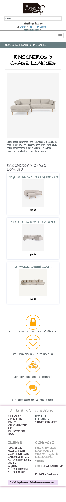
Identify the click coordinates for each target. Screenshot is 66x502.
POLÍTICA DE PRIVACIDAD (18, 469)
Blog (10, 428)
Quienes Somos (14, 416)
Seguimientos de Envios (18, 454)
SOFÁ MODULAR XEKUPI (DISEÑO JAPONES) (33, 269)
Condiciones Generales (18, 457)
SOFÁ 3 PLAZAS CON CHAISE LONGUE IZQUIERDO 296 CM (33, 180)
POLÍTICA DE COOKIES (16, 472)
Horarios (12, 422)
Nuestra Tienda (15, 419)
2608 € (33, 212)
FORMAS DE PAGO (15, 448)
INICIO (7, 45)
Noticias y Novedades (17, 425)
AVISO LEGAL (13, 466)
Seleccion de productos (46, 422)
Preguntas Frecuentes (18, 451)
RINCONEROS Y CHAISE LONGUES (32, 45)
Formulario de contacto (46, 474)
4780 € (33, 301)
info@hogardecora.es (52, 466)
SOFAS (14, 45)
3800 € (33, 257)
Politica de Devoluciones (19, 460)
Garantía (12, 463)
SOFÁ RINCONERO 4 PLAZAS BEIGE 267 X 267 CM (33, 225)
